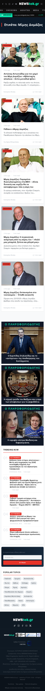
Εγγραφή (22, 562)
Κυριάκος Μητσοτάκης (12, 596)
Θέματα (15, 605)
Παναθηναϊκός (10, 601)
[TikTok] (13, 4)
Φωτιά (7, 583)
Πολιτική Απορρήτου (31, 684)
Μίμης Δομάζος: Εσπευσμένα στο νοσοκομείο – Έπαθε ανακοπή (20, 293)
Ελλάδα (6, 264)
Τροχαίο (17, 579)
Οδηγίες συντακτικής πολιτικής (14, 688)
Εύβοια (15, 583)
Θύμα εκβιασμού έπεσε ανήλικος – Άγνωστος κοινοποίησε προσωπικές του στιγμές (25, 534)
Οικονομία (11, 10)
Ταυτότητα (11, 684)
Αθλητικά (25, 10)
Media (36, 10)
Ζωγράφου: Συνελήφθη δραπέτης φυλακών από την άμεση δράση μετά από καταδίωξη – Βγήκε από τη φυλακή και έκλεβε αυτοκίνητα (26, 483)
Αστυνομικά (15, 457)
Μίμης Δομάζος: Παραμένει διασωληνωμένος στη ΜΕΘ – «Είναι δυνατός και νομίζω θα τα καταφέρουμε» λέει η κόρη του (21, 183)
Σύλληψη (25, 583)
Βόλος (7, 605)
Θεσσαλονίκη (28, 579)
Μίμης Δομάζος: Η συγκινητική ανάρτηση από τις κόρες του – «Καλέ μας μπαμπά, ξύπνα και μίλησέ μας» (22, 239)
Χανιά (20, 601)
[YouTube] (16, 4)
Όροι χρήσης (19, 684)
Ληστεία (24, 587)
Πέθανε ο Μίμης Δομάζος (16, 129)
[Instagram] (9, 4)
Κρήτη (34, 583)
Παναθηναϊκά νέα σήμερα (14, 592)
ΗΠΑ (23, 605)
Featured (8, 579)
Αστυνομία (30, 601)
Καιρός (29, 592)
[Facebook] (3, 4)
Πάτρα (7, 587)
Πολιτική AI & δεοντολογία (32, 688)
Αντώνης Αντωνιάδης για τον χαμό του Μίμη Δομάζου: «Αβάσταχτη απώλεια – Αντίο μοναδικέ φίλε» (21, 76)
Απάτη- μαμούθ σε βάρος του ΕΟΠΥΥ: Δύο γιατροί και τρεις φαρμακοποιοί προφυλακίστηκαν (24, 518)
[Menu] (41, 4)
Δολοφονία (28, 596)
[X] (6, 4)
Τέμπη (15, 587)
